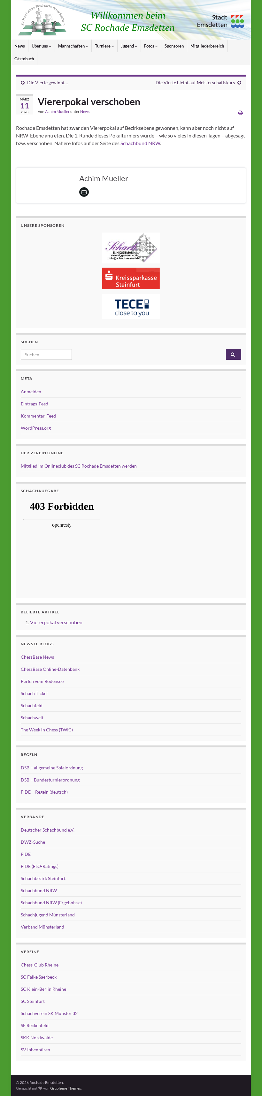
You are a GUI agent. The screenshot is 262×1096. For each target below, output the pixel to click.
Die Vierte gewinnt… (47, 82)
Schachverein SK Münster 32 (49, 1013)
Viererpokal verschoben (56, 622)
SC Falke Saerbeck (39, 977)
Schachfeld (31, 705)
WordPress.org (36, 428)
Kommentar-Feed (38, 415)
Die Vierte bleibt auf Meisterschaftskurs (195, 82)
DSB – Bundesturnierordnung (50, 779)
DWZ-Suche (33, 842)
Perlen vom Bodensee (42, 681)
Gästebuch (24, 58)
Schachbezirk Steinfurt (43, 878)
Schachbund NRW (140, 143)
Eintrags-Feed (34, 403)
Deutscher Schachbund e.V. (47, 830)
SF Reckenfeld (35, 1025)
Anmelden (31, 391)
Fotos (149, 45)
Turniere (103, 45)
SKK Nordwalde (37, 1037)
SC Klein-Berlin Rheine (43, 989)
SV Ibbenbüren (35, 1049)
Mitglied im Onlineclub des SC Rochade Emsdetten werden (79, 466)
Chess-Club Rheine (39, 964)
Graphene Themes (65, 1088)
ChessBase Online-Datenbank (50, 669)
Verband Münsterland (42, 926)
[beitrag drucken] (240, 112)
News (19, 45)
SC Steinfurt (33, 1001)
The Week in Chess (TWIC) (47, 729)
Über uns (40, 45)
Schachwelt (32, 717)
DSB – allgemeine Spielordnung (52, 767)
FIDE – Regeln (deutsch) (44, 792)
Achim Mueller (57, 111)
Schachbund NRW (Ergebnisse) (51, 902)
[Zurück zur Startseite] (131, 20)
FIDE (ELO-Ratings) (39, 866)
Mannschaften (72, 45)
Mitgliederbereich (207, 45)
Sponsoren (174, 45)
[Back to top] (248, 1082)
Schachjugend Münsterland (48, 914)
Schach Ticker (34, 693)
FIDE (26, 854)
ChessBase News (37, 657)
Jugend (128, 45)
